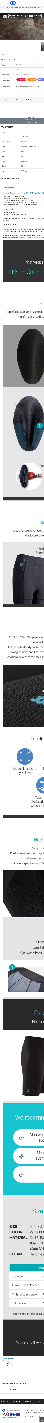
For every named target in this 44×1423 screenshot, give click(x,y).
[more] (29, 1383)
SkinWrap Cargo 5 (8, 1363)
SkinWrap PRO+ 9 (8, 1365)
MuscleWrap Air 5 (7, 1361)
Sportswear (37, 7)
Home (6, 7)
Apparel (30, 7)
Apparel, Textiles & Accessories (17, 7)
